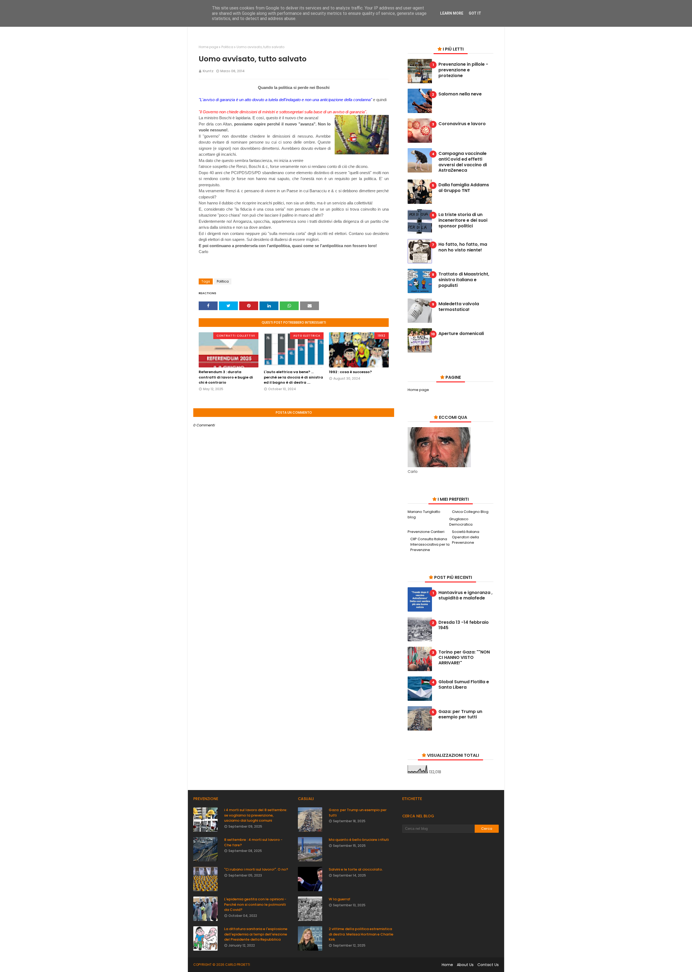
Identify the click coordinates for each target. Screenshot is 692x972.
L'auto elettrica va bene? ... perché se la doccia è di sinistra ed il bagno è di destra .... (293, 377)
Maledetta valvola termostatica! (458, 307)
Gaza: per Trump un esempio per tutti (460, 714)
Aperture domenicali (461, 334)
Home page (208, 47)
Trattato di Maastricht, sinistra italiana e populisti (463, 279)
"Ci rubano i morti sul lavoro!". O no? (256, 869)
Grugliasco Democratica (461, 521)
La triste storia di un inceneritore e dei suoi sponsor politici (462, 220)
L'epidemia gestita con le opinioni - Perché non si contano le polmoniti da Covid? (255, 904)
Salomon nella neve (460, 94)
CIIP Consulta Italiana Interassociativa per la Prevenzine (430, 544)
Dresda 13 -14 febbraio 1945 (463, 625)
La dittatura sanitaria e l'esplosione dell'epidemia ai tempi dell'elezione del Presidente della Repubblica (255, 934)
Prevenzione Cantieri (426, 531)
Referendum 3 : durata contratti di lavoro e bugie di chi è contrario (226, 377)
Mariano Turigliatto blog (424, 514)
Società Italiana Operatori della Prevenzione (465, 537)
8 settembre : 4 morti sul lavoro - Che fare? (253, 842)
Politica (227, 47)
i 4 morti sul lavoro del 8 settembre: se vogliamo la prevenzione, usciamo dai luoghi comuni (255, 815)
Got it (475, 13)
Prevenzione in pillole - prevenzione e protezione (463, 70)
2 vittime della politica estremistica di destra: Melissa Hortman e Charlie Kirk (361, 934)
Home (447, 964)
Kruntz (208, 71)
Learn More (451, 13)
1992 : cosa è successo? (350, 371)
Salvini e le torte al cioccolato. (356, 869)
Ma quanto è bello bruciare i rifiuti (359, 839)
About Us (465, 964)
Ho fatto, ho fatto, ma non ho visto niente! (462, 247)
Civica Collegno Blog (470, 511)
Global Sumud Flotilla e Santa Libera (463, 684)
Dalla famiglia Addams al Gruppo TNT (463, 188)
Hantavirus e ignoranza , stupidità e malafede (465, 595)
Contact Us (488, 964)
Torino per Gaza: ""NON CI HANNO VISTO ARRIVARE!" (464, 657)
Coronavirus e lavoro (462, 124)
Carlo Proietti (237, 964)
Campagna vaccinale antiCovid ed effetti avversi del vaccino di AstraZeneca (462, 162)
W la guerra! (339, 899)
